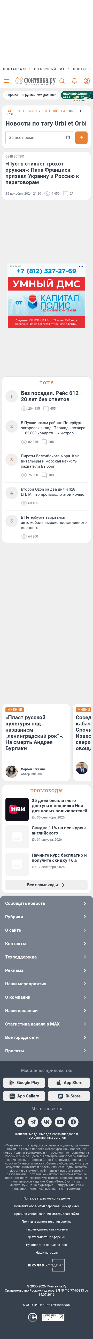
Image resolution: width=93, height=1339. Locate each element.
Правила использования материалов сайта (46, 1214)
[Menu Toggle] (6, 81)
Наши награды (47, 1252)
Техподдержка (21, 957)
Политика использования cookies (46, 1222)
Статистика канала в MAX (32, 1024)
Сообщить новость (25, 903)
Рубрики (14, 916)
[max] (19, 1122)
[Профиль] (87, 81)
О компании (17, 997)
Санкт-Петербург (21, 111)
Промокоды (46, 791)
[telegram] (33, 1122)
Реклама (14, 970)
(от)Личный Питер (51, 69)
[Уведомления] (74, 81)
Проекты (14, 1050)
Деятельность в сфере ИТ (47, 1237)
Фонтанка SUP (16, 69)
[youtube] (60, 1122)
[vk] (46, 1122)
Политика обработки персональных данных (46, 1206)
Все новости (53, 111)
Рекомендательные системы (47, 1229)
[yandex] (73, 1122)
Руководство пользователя (46, 1245)
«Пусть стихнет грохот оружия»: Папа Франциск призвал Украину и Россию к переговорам (42, 173)
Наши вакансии (21, 1010)
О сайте (13, 930)
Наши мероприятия (26, 983)
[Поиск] (62, 81)
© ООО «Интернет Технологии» (46, 1305)
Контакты (15, 943)
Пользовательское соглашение (47, 1198)
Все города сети (22, 1037)
